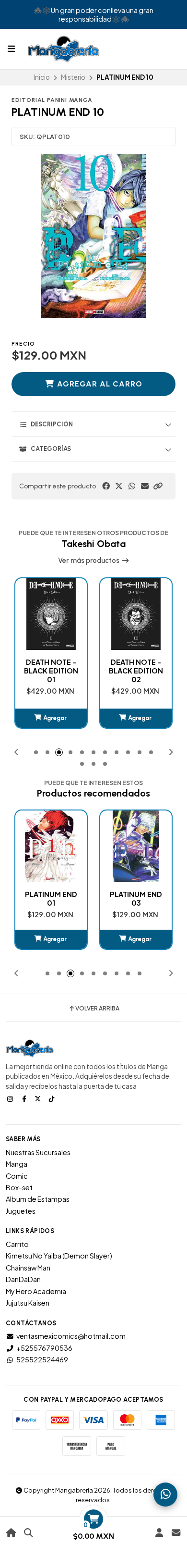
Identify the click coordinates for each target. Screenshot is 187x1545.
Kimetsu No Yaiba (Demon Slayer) (59, 1255)
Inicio (42, 77)
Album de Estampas (38, 1199)
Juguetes (20, 1211)
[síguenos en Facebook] (25, 1098)
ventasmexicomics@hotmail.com (71, 1336)
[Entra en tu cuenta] (158, 1532)
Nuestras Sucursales (38, 1152)
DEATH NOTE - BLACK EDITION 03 (136, 671)
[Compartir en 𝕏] (119, 486)
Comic (17, 1175)
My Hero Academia (36, 1291)
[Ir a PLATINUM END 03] (51, 846)
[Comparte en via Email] (145, 486)
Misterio (73, 77)
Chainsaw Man (28, 1267)
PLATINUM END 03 (51, 898)
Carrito (17, 1244)
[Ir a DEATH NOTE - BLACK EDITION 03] (136, 614)
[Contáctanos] (175, 1532)
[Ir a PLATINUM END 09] (136, 846)
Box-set (19, 1187)
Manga (16, 1163)
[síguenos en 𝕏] (39, 1098)
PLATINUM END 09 (136, 898)
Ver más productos (89, 560)
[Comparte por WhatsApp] (132, 486)
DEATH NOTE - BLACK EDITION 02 (51, 671)
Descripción (52, 424)
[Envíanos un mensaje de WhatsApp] (165, 1495)
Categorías (51, 448)
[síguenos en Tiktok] (52, 1098)
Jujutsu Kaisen (27, 1302)
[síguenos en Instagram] (11, 1098)
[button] (158, 486)
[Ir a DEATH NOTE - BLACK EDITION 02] (51, 614)
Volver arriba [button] (97, 1008)
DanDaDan (23, 1279)
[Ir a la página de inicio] (11, 1532)
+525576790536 (44, 1348)
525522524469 (42, 1359)
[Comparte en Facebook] (106, 486)
